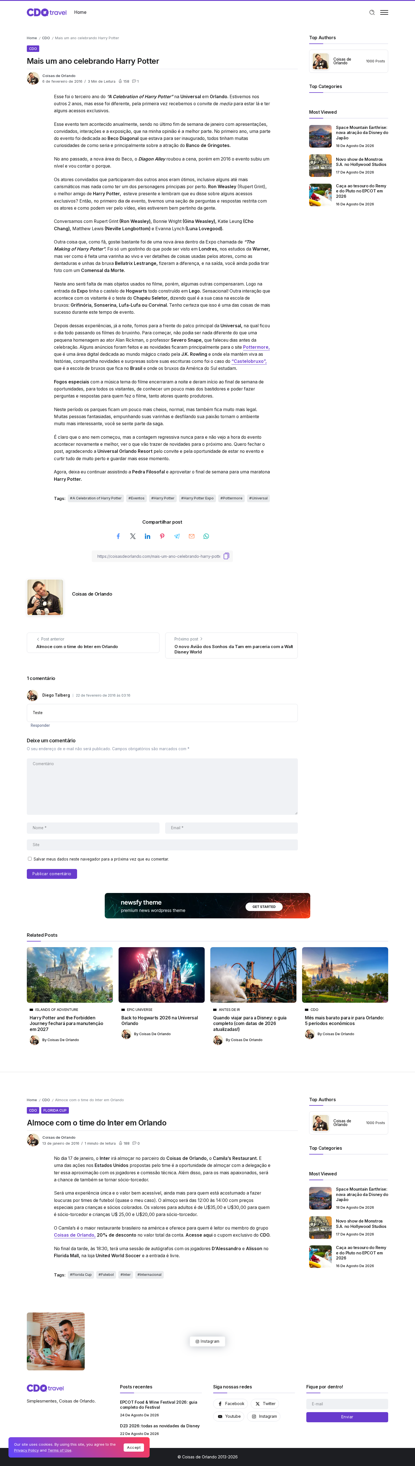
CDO (46, 38)
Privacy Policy (26, 1450)
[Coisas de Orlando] (46, 12)
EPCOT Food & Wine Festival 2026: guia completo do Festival (158, 1405)
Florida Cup (82, 1274)
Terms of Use (59, 1450)
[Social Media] (230, 1403)
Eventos (138, 498)
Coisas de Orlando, (75, 1235)
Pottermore (233, 498)
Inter (127, 1274)
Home (32, 38)
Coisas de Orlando (58, 76)
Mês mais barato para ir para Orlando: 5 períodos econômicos (344, 1020)
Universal (260, 498)
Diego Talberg (56, 695)
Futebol (107, 1274)
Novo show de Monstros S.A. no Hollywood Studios (361, 162)
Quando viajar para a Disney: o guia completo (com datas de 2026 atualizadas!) (250, 1023)
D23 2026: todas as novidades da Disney (160, 1425)
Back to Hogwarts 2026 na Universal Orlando (159, 1020)
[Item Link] (320, 136)
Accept (134, 1447)
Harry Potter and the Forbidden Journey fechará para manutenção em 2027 (66, 1023)
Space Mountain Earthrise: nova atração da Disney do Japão (362, 132)
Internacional (150, 1274)
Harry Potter (164, 498)
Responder (40, 725)
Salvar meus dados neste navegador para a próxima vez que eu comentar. (101, 859)
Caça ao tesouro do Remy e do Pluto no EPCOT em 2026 (361, 191)
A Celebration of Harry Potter (97, 498)
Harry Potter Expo (199, 498)
